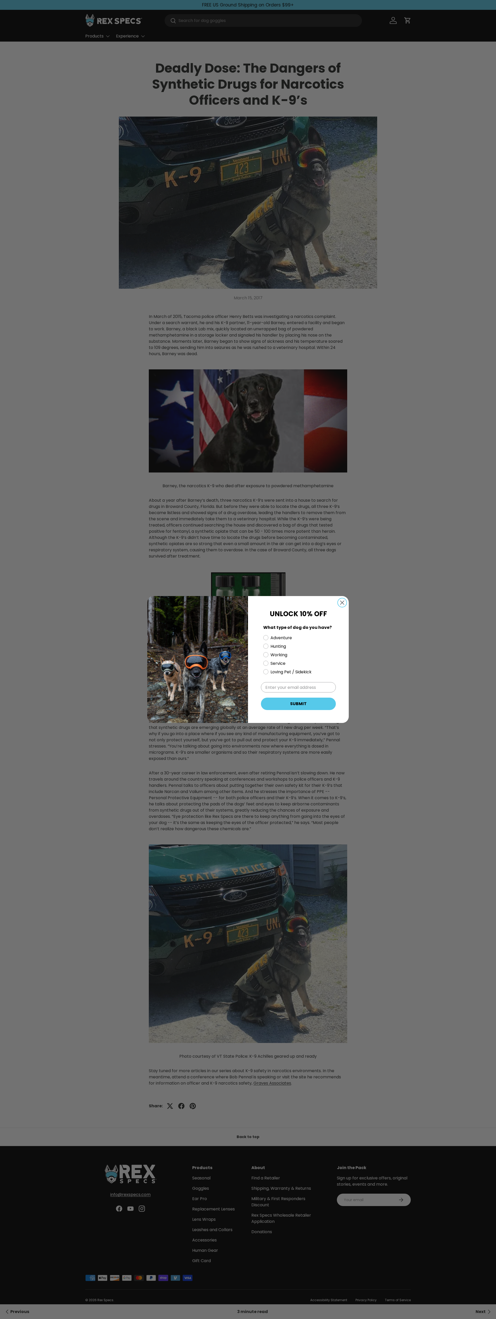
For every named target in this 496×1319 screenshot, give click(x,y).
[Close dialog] (342, 602)
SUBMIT (298, 704)
